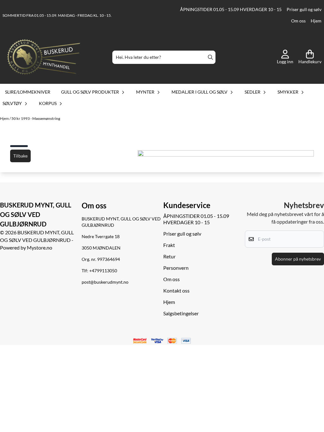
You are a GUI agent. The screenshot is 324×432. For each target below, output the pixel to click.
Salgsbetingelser (181, 313)
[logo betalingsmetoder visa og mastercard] (162, 341)
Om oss (298, 20)
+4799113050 (103, 270)
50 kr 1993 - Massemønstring (35, 118)
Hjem (316, 20)
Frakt (169, 245)
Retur (169, 256)
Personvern (176, 268)
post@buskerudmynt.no (105, 282)
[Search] (210, 57)
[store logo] (44, 57)
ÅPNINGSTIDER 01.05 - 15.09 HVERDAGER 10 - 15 (231, 9)
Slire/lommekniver (27, 92)
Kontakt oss (176, 290)
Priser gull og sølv (304, 9)
